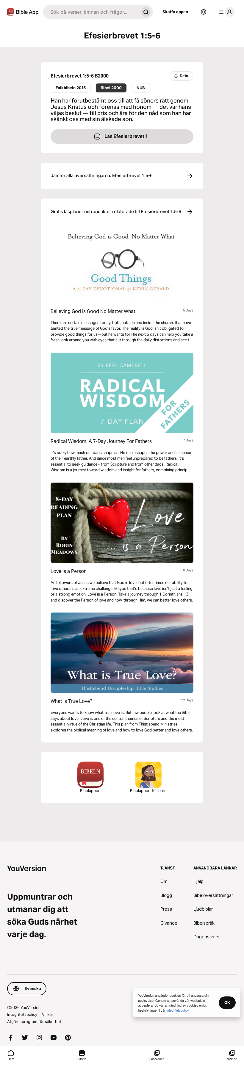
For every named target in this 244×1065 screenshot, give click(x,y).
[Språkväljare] (203, 12)
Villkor (47, 1014)
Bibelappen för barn (148, 790)
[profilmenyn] (225, 12)
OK (227, 1002)
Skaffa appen (175, 11)
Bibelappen (90, 790)
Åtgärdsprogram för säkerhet (34, 1021)
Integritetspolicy (22, 1014)
